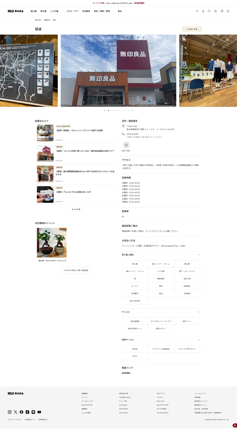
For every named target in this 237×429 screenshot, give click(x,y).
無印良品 (38, 20)
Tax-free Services (162, 413)
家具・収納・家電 (102, 11)
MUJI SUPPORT (87, 405)
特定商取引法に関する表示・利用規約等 (207, 413)
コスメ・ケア (72, 11)
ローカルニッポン (87, 401)
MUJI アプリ (161, 393)
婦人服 (34, 11)
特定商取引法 (43, 419)
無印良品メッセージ (201, 401)
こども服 (54, 11)
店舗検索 (47, 20)
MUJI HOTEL (123, 413)
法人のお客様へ (162, 409)
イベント (85, 397)
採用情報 (126, 373)
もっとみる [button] (76, 209)
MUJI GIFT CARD (163, 405)
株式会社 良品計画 (201, 409)
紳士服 (43, 11)
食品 (120, 11)
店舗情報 (85, 393)
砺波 (54, 20)
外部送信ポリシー (31, 419)
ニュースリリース (200, 393)
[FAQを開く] (222, 11)
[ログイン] (203, 11)
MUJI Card (160, 401)
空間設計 (85, 409)
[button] (126, 146)
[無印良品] (15, 393)
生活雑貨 (86, 11)
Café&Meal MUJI (125, 397)
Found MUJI (123, 405)
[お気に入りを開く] (209, 11)
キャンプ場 (123, 401)
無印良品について (200, 405)
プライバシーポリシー (15, 419)
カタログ (160, 397)
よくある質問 (86, 413)
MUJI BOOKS (123, 409)
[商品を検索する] (197, 11)
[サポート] (228, 11)
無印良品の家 (123, 393)
